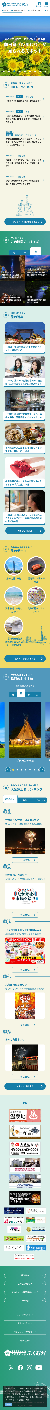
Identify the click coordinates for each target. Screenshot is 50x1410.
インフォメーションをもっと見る (25, 221)
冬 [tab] (37, 694)
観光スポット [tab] (10, 799)
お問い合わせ (25, 1340)
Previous (8, 769)
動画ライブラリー (25, 1323)
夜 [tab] (36, 251)
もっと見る (25, 860)
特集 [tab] (25, 800)
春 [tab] (13, 694)
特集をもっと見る (25, 530)
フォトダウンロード (25, 1314)
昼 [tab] (25, 252)
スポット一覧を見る (25, 1086)
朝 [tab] (14, 252)
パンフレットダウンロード (25, 1331)
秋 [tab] (29, 694)
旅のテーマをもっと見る (25, 658)
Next (42, 769)
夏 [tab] (21, 693)
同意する (9, 1404)
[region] (25, 11)
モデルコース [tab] (39, 800)
